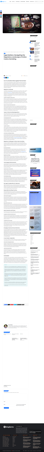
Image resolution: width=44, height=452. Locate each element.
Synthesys (32, 237)
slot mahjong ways (23, 151)
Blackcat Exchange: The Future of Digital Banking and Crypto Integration (37, 60)
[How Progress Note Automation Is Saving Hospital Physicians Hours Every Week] (32, 214)
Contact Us (31, 450)
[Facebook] (4, 77)
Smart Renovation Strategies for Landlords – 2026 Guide (15, 339)
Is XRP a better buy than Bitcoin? (36, 56)
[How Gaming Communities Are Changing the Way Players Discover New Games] (32, 222)
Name (4, 401)
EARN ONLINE (18, 1)
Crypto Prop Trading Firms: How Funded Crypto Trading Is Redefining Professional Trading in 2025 (37, 44)
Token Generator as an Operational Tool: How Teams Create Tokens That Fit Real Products (37, 53)
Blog (4, 53)
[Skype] (7, 77)
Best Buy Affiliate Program (33, 203)
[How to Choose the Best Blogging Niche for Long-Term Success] (32, 227)
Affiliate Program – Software (34, 198)
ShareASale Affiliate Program (34, 201)
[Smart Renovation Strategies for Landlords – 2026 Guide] (15, 336)
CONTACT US (32, 1)
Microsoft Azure (32, 234)
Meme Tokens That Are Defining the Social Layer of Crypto (37, 49)
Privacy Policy (34, 450)
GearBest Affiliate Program (33, 199)
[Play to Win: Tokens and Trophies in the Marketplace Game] (23, 336)
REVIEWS (28, 1)
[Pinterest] (1, 14)
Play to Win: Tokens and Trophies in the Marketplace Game (23, 339)
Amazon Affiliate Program (33, 202)
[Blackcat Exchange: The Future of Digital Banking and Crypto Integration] (32, 60)
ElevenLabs (32, 235)
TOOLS (13, 1)
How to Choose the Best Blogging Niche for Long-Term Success (34, 187)
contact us (9, 275)
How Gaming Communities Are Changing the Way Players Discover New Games (37, 223)
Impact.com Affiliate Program (34, 197)
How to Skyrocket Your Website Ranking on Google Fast (37, 210)
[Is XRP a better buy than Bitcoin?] (32, 57)
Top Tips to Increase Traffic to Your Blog (7, 385)
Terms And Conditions (38, 450)
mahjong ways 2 (10, 92)
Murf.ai (13, 446)
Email (4, 404)
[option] (35, 185)
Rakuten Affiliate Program (33, 200)
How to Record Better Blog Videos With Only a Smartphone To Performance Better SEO (37, 218)
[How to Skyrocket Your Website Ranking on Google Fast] (32, 210)
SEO (10, 1)
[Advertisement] (22, 8)
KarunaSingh (10, 324)
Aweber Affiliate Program (5, 437)
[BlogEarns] (4, 1)
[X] (6, 77)
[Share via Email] (1, 17)
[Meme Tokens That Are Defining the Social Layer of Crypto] (32, 49)
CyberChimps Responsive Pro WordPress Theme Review (34, 432)
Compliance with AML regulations (18, 137)
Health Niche (4, 436)
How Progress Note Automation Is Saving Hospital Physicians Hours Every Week (37, 214)
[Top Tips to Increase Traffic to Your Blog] (7, 359)
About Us (29, 450)
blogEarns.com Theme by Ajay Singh (16, 450)
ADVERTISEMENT (23, 1)
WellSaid (31, 236)
